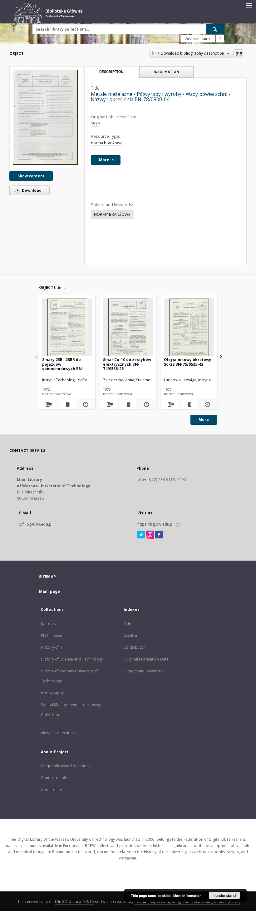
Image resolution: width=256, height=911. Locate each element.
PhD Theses (51, 635)
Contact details (54, 777)
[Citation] (239, 53)
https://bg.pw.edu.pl (155, 524)
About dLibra (53, 789)
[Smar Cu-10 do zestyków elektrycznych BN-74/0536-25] (128, 327)
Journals (48, 623)
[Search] (215, 29)
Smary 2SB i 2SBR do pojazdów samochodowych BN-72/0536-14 (62, 364)
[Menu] (248, 5)
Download (31, 190)
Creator (131, 635)
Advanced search (197, 39)
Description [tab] (111, 72)
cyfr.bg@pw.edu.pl (35, 524)
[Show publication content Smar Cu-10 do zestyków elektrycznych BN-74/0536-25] (128, 404)
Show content (31, 176)
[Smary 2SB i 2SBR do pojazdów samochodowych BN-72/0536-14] (67, 327)
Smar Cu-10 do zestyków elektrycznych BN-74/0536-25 (127, 364)
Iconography (52, 693)
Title (127, 623)
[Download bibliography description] (48, 404)
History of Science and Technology (72, 659)
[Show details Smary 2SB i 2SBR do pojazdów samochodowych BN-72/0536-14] (85, 404)
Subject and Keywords (143, 671)
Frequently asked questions (66, 766)
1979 (95, 123)
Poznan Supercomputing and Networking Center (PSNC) (187, 901)
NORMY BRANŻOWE (112, 214)
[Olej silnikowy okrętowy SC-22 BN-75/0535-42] (189, 327)
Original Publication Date (146, 659)
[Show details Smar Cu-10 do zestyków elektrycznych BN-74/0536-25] (146, 404)
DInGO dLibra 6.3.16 (74, 901)
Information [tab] (166, 71)
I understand (225, 895)
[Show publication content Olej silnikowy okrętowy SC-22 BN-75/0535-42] (189, 404)
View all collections (58, 732)
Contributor (134, 647)
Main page (49, 591)
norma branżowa (106, 143)
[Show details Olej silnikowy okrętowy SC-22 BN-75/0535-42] (207, 404)
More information (187, 895)
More (204, 419)
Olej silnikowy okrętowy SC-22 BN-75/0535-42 (187, 362)
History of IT (52, 647)
